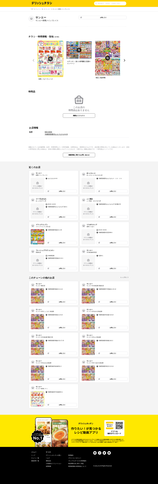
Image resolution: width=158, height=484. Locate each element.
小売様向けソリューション (53, 463)
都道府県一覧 (35, 461)
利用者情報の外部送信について (77, 466)
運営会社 (48, 461)
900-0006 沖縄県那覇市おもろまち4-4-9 (56, 133)
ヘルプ (48, 458)
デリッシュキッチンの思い (53, 455)
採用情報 (48, 466)
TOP (32, 9)
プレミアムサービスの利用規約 (77, 461)
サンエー (48, 9)
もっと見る (123, 277)
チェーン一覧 (39, 9)
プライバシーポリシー (74, 458)
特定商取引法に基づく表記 (76, 463)
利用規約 (70, 455)
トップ (33, 455)
